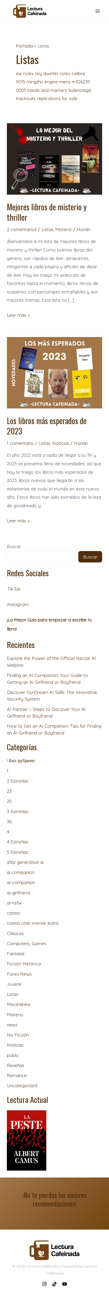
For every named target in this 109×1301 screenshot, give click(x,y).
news (12, 1024)
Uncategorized (22, 1085)
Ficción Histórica (24, 963)
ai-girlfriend (18, 892)
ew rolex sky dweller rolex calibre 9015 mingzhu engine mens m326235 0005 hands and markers (53, 82)
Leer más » (18, 314)
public (13, 1055)
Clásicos (15, 933)
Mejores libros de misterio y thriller (47, 212)
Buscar (14, 546)
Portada (24, 46)
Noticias (60, 443)
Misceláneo (18, 1004)
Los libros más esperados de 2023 (47, 426)
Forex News (19, 974)
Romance (17, 1075)
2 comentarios (22, 229)
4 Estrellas (17, 841)
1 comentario (20, 443)
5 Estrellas (17, 852)
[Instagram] (44, 1284)
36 (9, 821)
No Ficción (18, 1035)
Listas (47, 229)
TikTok (13, 589)
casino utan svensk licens (33, 923)
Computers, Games (26, 943)
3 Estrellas (17, 811)
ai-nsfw (14, 903)
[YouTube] (64, 1284)
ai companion (21, 872)
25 (9, 801)
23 (9, 791)
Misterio (63, 229)
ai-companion (21, 882)
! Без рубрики (21, 760)
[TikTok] (54, 1284)
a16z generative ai (25, 862)
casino (13, 913)
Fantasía (15, 953)
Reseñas (15, 1065)
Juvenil (14, 984)
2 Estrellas (17, 781)
